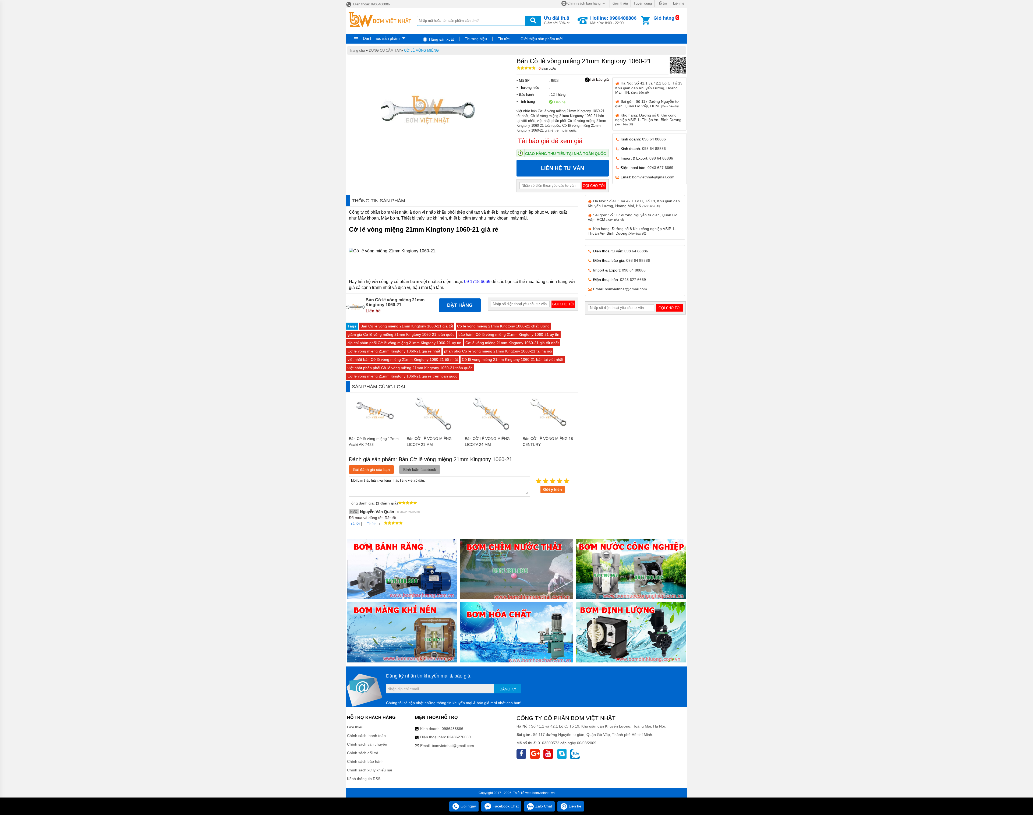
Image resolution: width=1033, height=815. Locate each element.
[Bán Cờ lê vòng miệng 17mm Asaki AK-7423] (375, 431)
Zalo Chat (543, 806)
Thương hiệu (476, 39)
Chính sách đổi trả (362, 753)
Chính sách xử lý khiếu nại (369, 770)
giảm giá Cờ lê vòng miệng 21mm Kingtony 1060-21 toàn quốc (401, 334)
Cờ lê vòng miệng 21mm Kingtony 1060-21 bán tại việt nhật (512, 359)
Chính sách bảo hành (365, 761)
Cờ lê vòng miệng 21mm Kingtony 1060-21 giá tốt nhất (512, 343)
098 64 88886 (654, 139)
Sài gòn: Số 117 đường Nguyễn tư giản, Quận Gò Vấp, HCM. (647, 103)
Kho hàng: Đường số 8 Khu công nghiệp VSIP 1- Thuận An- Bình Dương (648, 119)
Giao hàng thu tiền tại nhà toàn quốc (565, 153)
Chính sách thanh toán (366, 735)
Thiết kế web (522, 793)
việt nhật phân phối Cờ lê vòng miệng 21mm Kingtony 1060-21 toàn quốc (410, 368)
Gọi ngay (467, 806)
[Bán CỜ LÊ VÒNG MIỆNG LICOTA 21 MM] (433, 431)
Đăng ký (508, 689)
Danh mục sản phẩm (381, 38)
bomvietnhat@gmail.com (653, 177)
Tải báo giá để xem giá (550, 140)
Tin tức (504, 39)
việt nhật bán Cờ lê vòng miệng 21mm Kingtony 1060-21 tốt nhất (403, 359)
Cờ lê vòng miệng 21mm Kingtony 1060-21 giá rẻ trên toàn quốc (402, 376)
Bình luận (547, 68)
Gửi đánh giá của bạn (371, 469)
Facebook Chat (505, 806)
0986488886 (452, 728)
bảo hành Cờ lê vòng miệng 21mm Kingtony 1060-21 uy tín (508, 334)
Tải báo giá (599, 79)
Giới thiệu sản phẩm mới (542, 39)
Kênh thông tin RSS (363, 779)
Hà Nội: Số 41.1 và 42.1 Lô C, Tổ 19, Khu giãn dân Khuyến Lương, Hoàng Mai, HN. (649, 87)
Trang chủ (357, 50)
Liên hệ (678, 3)
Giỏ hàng (663, 18)
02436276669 (459, 737)
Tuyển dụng (643, 3)
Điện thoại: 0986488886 (371, 4)
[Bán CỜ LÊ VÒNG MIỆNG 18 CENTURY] (549, 431)
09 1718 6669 (477, 281)
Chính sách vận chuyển (367, 744)
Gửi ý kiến (552, 489)
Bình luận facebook (419, 469)
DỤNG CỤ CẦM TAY (385, 50)
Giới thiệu (620, 3)
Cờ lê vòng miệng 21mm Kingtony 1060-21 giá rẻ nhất (394, 351)
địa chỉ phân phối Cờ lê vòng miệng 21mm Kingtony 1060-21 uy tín (404, 343)
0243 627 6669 (660, 167)
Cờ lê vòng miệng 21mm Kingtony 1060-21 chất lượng (503, 326)
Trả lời (354, 523)
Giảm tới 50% (556, 20)
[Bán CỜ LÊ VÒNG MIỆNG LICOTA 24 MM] (491, 431)
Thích (372, 523)
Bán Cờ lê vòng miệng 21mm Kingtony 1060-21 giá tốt (406, 326)
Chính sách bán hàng (583, 3)
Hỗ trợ (662, 3)
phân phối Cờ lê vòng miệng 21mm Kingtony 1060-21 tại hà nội (498, 351)
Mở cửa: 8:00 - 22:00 (613, 20)
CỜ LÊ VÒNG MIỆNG (421, 50)
